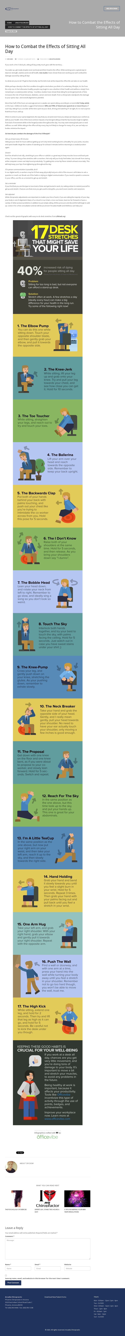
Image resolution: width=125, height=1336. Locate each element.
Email (37, 1264)
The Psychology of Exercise (15, 1209)
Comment (9, 1236)
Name (8, 1264)
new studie (43, 73)
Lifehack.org (60, 216)
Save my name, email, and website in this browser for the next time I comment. (37, 1278)
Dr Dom (10, 59)
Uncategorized (54, 59)
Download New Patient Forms (55, 1297)
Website (67, 1264)
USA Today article (82, 103)
